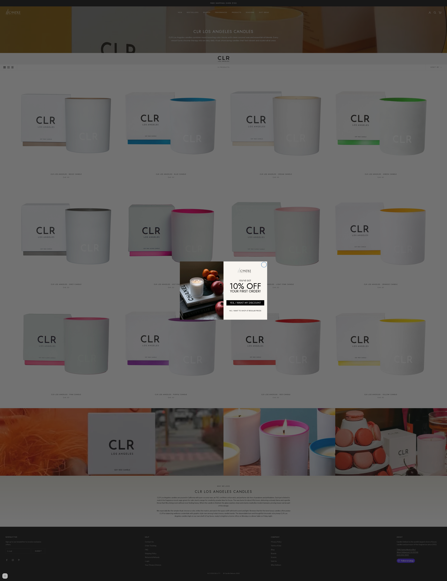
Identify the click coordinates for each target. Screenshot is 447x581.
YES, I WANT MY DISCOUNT (245, 303)
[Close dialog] (264, 264)
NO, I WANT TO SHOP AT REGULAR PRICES (245, 311)
